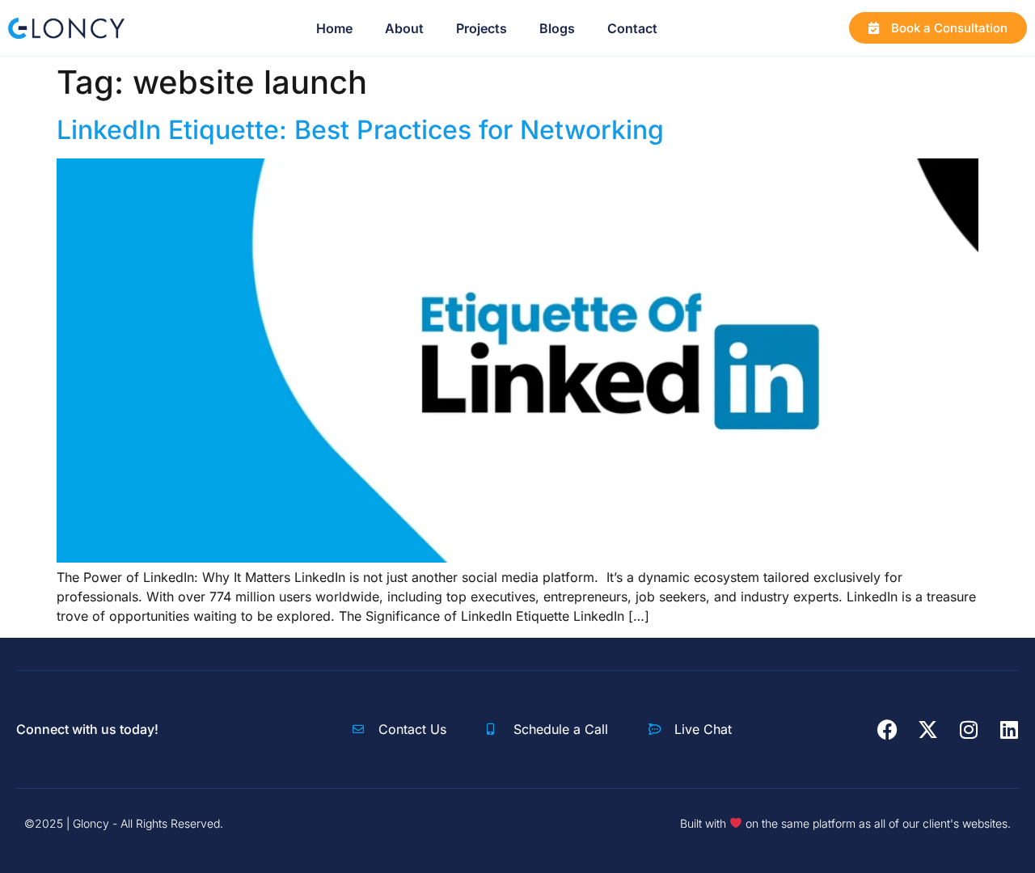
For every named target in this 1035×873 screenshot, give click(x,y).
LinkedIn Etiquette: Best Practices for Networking (360, 130)
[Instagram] (968, 729)
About (404, 28)
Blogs (557, 28)
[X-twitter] (928, 729)
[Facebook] (887, 729)
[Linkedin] (1009, 729)
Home (334, 28)
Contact (632, 28)
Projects (481, 28)
